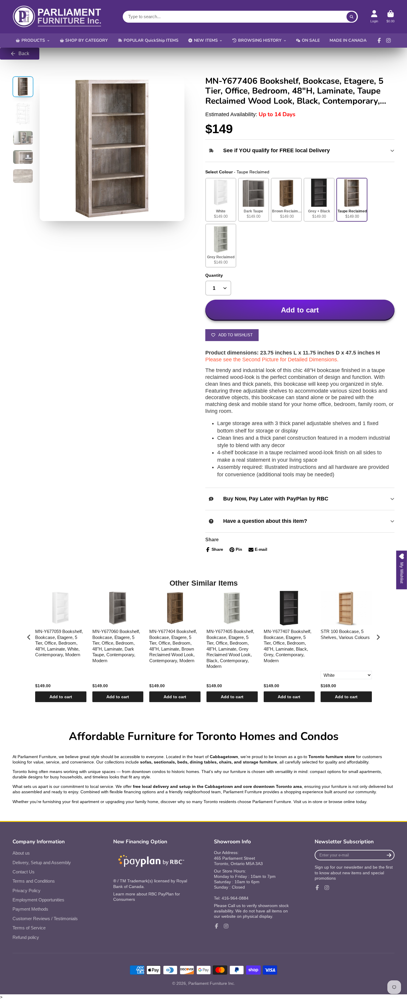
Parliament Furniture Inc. (211, 983)
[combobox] (240, 17)
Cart (390, 16)
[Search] (352, 17)
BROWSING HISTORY (260, 40)
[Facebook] (379, 40)
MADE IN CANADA (348, 40)
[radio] (220, 200)
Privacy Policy (27, 890)
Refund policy (26, 937)
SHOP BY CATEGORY (86, 40)
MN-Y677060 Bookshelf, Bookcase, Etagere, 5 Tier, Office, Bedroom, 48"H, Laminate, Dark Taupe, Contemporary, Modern (116, 646)
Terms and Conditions (34, 881)
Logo (57, 16)
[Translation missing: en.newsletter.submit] (388, 855)
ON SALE (311, 40)
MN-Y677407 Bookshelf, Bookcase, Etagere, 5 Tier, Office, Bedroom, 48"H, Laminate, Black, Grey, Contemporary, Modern (287, 646)
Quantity (214, 275)
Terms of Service (29, 927)
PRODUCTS (33, 40)
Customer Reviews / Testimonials (45, 918)
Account (374, 16)
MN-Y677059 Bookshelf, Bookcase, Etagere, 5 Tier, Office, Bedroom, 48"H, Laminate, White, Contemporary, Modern (59, 643)
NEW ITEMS (206, 40)
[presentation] (29, 637)
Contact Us (24, 871)
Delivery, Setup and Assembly (42, 862)
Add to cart (60, 696)
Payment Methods (30, 909)
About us (21, 853)
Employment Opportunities (38, 899)
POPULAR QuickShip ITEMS (151, 40)
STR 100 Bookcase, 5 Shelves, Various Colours (345, 634)
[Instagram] (388, 40)
